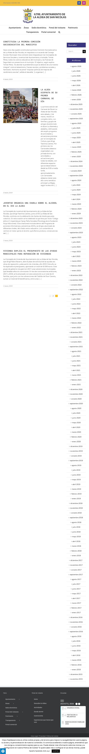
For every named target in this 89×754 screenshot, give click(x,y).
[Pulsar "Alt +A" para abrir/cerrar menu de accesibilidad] (3, 751)
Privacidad (42, 736)
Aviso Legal (34, 736)
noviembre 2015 (76, 679)
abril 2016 (76, 655)
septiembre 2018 (76, 518)
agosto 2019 (76, 465)
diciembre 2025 (76, 104)
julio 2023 (76, 242)
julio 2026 (76, 71)
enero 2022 (76, 328)
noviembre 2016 (76, 622)
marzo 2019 (76, 489)
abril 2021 (76, 370)
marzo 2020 (76, 432)
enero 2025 (76, 157)
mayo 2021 (76, 366)
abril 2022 (76, 313)
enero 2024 (76, 214)
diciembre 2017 (76, 560)
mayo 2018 (76, 537)
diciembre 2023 (76, 218)
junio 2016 (76, 646)
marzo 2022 (76, 318)
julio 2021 (76, 356)
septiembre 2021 (76, 347)
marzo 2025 (76, 147)
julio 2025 (76, 128)
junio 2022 (76, 304)
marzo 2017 (76, 603)
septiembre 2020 (76, 404)
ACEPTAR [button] (56, 751)
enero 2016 (76, 670)
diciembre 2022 (76, 275)
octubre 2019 (76, 456)
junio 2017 (76, 589)
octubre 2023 (76, 228)
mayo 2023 (76, 252)
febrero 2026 (76, 95)
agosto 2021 (76, 351)
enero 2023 (76, 271)
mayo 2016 (76, 651)
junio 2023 (76, 247)
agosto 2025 (76, 123)
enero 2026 (76, 100)
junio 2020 (76, 418)
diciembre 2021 (76, 332)
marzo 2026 (76, 90)
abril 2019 (76, 484)
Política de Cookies (52, 736)
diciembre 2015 (76, 674)
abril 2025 (76, 142)
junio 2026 (76, 76)
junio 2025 (76, 133)
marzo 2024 (76, 204)
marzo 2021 (76, 375)
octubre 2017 (76, 570)
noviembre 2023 (76, 223)
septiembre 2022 (76, 290)
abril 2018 (76, 541)
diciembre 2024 (76, 161)
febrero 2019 (76, 494)
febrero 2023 (76, 266)
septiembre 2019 (76, 461)
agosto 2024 (76, 180)
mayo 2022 (76, 309)
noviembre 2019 (76, 451)
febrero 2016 (76, 665)
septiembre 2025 (76, 119)
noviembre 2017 (76, 565)
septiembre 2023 (76, 233)
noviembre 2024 (76, 166)
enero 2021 (76, 385)
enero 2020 (76, 442)
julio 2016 (76, 641)
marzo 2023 (76, 261)
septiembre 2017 (76, 575)
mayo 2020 (76, 423)
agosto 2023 (76, 237)
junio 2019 (76, 475)
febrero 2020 (76, 437)
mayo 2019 (76, 480)
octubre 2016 (76, 627)
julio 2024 (76, 185)
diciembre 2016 (76, 617)
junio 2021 (76, 361)
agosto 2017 (76, 579)
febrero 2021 (76, 380)
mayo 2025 (76, 138)
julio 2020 (76, 413)
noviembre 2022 (76, 280)
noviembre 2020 (76, 394)
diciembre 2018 (76, 503)
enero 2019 (76, 499)
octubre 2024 (76, 171)
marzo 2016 (76, 660)
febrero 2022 (76, 323)
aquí (48, 751)
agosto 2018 (76, 522)
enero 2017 (76, 613)
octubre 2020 (76, 399)
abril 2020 (76, 427)
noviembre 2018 (76, 508)
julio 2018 (76, 527)
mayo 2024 (76, 195)
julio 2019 (76, 470)
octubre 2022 (76, 285)
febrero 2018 (76, 551)
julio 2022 (76, 299)
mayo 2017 (76, 594)
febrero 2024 (76, 209)
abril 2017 (76, 598)
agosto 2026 (76, 66)
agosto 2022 (76, 294)
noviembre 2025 (76, 109)
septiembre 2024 (76, 176)
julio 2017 (76, 584)
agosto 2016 (76, 636)
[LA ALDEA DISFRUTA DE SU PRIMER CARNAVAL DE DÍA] (20, 105)
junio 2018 (76, 532)
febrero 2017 (76, 608)
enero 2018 (76, 556)
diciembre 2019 (76, 446)
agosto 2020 (76, 408)
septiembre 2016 (76, 632)
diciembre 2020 (76, 389)
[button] (59, 32)
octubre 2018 (76, 513)
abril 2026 (76, 85)
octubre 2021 (76, 342)
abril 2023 (76, 256)
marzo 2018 (76, 546)
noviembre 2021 (76, 337)
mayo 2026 (76, 81)
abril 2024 (76, 199)
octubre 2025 (76, 114)
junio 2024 (76, 190)
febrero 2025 (76, 152)
